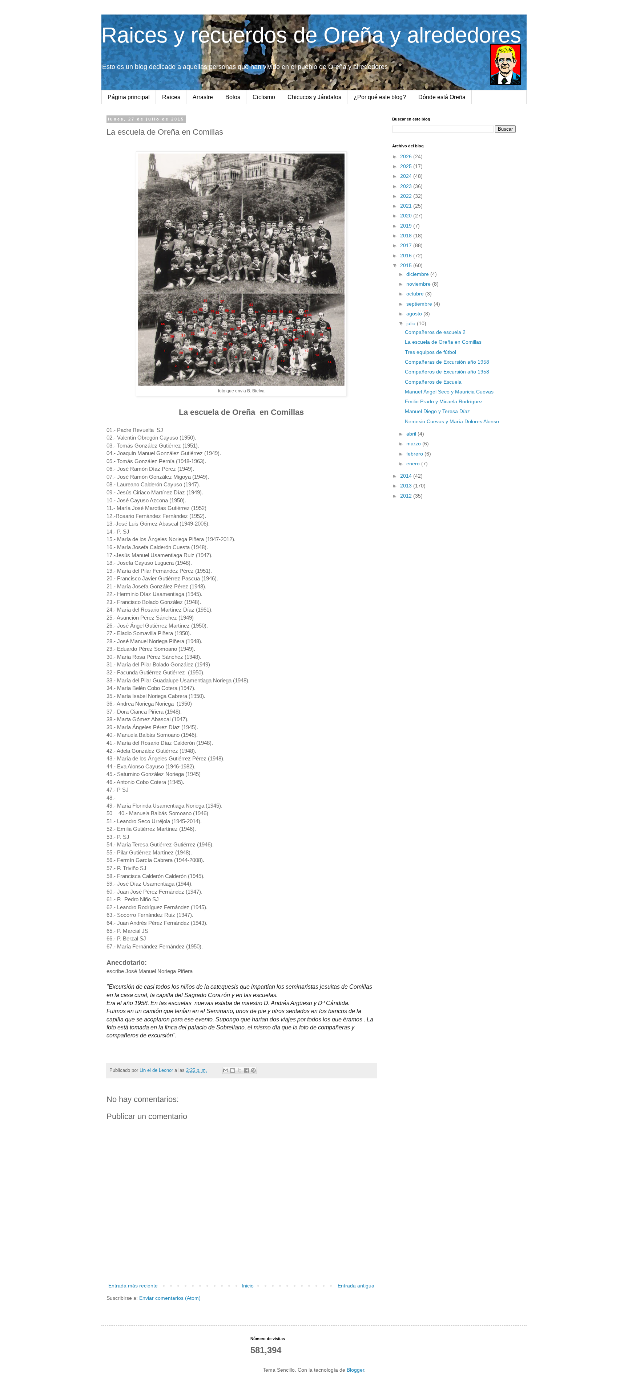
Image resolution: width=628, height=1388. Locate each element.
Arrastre (203, 97)
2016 (406, 255)
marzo (414, 443)
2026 (406, 156)
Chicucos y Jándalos (314, 97)
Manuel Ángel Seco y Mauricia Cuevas (449, 392)
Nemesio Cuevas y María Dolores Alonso (452, 421)
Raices (171, 97)
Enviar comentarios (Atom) (170, 1298)
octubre (415, 294)
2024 (406, 176)
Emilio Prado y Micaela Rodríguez (444, 401)
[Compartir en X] (239, 1070)
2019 (406, 226)
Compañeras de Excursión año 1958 (447, 362)
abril (412, 434)
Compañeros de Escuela (433, 382)
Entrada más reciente (133, 1286)
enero (413, 463)
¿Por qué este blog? (380, 97)
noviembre (419, 284)
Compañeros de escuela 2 (435, 332)
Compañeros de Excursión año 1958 (447, 372)
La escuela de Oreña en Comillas (443, 342)
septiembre (420, 304)
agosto (414, 314)
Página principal (129, 97)
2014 (406, 476)
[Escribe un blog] (232, 1070)
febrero (415, 454)
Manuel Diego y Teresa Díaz (437, 411)
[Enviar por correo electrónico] (225, 1070)
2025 (406, 166)
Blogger (355, 1370)
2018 (406, 235)
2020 (406, 216)
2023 (406, 186)
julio (411, 323)
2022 (406, 196)
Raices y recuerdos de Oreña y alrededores (311, 35)
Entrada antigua (356, 1286)
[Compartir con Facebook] (246, 1070)
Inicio (248, 1286)
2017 (406, 245)
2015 (406, 265)
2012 (406, 496)
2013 (406, 486)
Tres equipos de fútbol (430, 352)
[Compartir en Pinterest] (253, 1070)
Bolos (232, 97)
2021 (406, 206)
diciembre (418, 274)
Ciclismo (264, 97)
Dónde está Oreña (442, 97)
